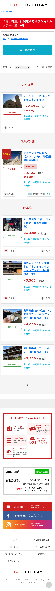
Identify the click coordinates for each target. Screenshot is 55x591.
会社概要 (41, 554)
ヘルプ (14, 540)
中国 (4, 39)
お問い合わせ (14, 561)
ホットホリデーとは (14, 554)
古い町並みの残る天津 (19, 39)
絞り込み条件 (27, 49)
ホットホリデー (6, 11)
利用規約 (14, 547)
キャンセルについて (41, 547)
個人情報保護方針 (41, 540)
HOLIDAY (28, 4)
